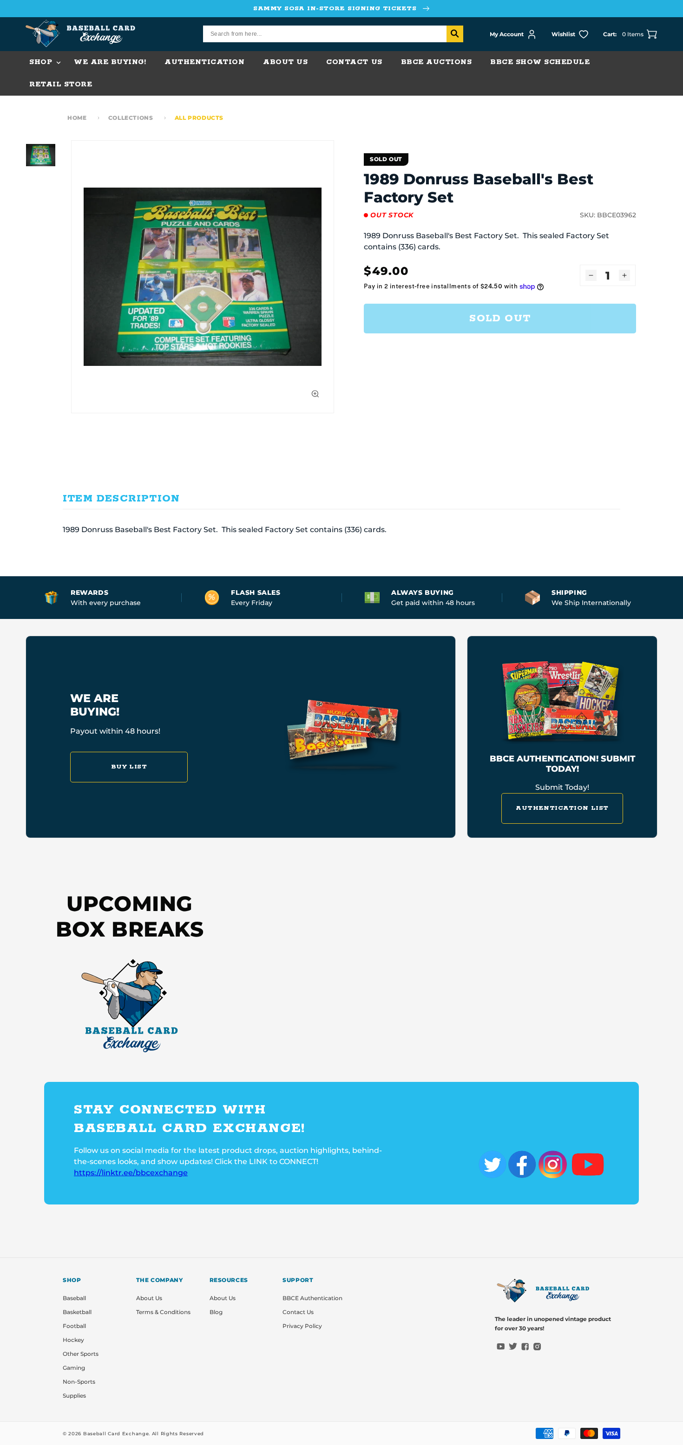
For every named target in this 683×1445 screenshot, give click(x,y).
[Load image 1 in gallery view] (40, 155)
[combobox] (333, 34)
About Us (149, 1298)
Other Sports (81, 1353)
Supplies (74, 1395)
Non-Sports (79, 1381)
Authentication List (562, 808)
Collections (130, 117)
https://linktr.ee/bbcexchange (131, 1172)
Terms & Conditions (163, 1311)
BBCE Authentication (312, 1298)
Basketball (77, 1311)
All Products (199, 117)
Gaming (74, 1367)
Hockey (73, 1339)
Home (76, 117)
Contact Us (298, 1311)
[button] (42, 62)
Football (74, 1325)
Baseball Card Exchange (116, 1434)
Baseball (74, 1298)
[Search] (455, 34)
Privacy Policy (302, 1325)
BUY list (129, 767)
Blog (216, 1311)
